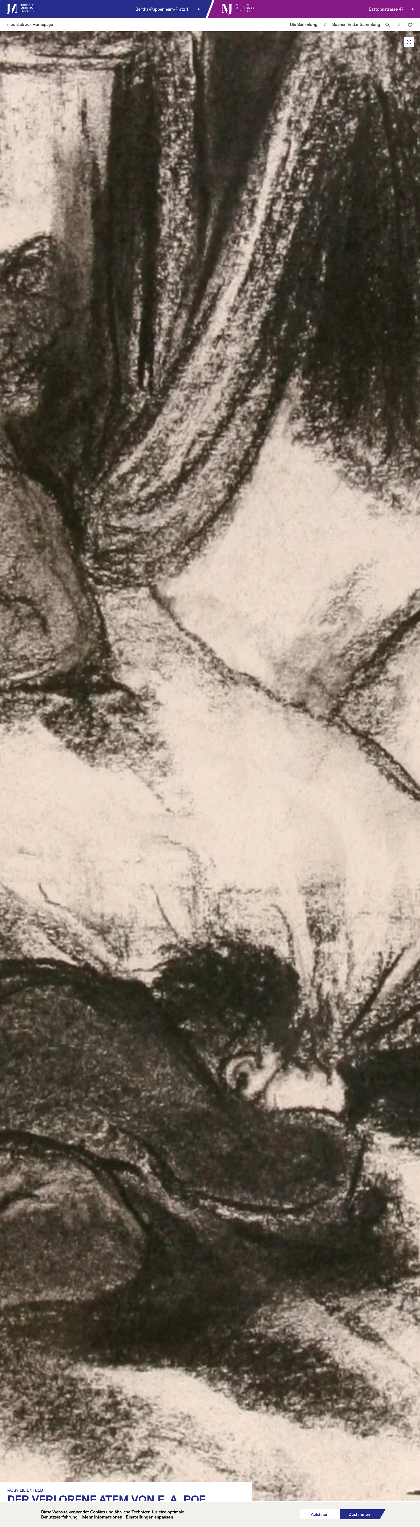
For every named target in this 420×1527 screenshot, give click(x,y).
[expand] (409, 42)
